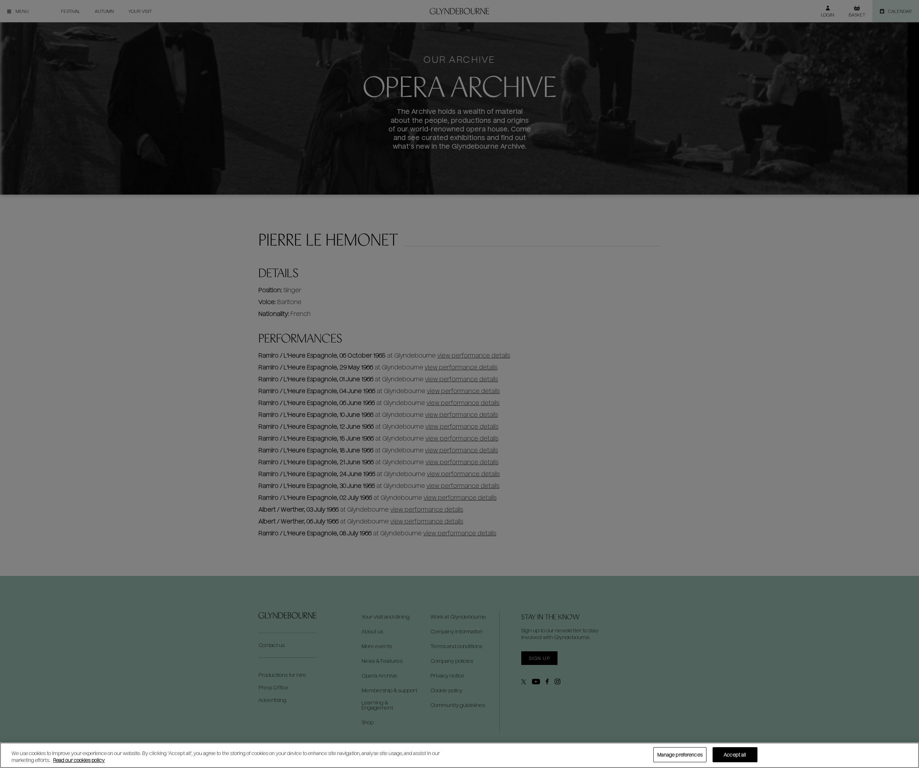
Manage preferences (680, 754)
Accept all (735, 754)
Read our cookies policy (79, 760)
